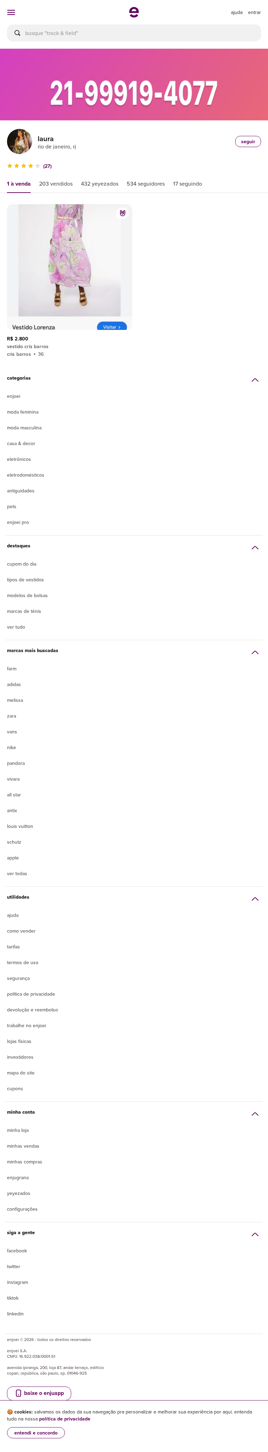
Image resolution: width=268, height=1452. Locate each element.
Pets (11, 506)
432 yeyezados (99, 183)
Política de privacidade (31, 993)
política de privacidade (64, 1418)
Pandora (16, 763)
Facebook (17, 1250)
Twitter (13, 1266)
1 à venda (19, 184)
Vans (12, 731)
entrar (254, 12)
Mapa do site (21, 1072)
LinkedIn (15, 1313)
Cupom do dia (21, 563)
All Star (14, 794)
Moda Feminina (22, 411)
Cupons (15, 1088)
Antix (12, 810)
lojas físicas (19, 1041)
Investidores (20, 1056)
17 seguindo (187, 183)
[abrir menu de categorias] (11, 12)
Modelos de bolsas (27, 595)
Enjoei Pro (18, 522)
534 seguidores (146, 183)
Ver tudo (16, 626)
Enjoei (13, 396)
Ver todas (17, 873)
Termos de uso (22, 962)
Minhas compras (24, 1161)
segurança (18, 978)
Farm (11, 668)
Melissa (15, 700)
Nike (11, 747)
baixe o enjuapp (43, 1393)
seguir (248, 141)
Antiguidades (21, 490)
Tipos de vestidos (25, 579)
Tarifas (13, 946)
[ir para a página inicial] (134, 15)
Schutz (14, 841)
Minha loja (18, 1130)
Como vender (21, 930)
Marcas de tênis (24, 611)
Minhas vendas (23, 1145)
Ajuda (12, 915)
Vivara (13, 778)
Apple (13, 857)
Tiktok (12, 1297)
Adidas (14, 684)
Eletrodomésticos (25, 474)
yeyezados (18, 1193)
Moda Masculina (24, 427)
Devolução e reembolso (32, 1009)
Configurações (22, 1208)
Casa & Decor (21, 443)
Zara (11, 715)
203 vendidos (56, 183)
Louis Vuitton (20, 826)
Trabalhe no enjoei (26, 1025)
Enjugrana (18, 1177)
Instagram (17, 1282)
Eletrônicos (19, 459)
